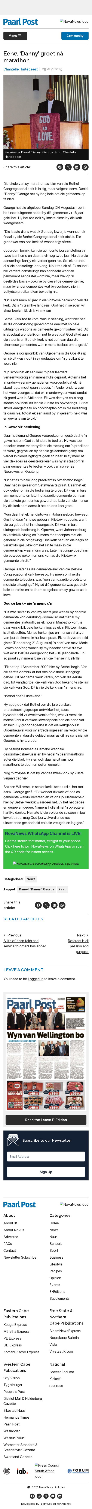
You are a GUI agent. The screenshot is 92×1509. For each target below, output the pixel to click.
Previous (14, 935)
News (31, 879)
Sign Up (46, 1172)
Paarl (63, 889)
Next (81, 935)
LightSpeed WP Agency (56, 1503)
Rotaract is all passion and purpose (78, 946)
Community (75, 35)
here (17, 846)
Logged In (35, 979)
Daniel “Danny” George (36, 889)
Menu (10, 35)
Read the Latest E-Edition (46, 1120)
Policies (60, 1487)
